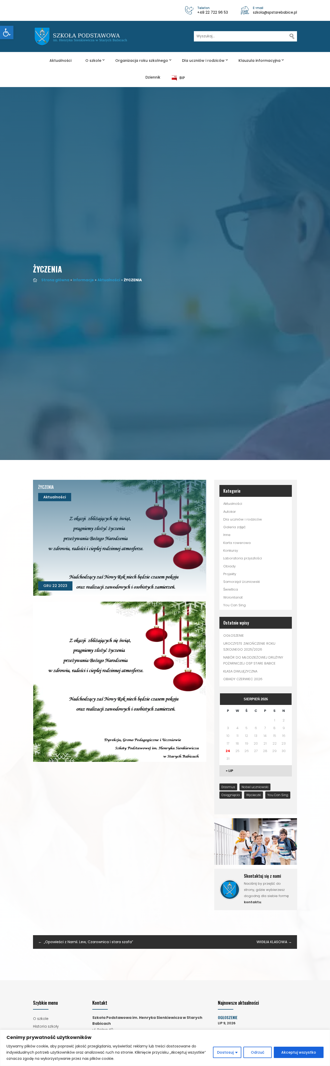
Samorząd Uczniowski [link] (241, 581)
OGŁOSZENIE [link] (233, 635)
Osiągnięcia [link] (230, 795)
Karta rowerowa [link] (237, 542)
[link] (6, 32)
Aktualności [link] (60, 60)
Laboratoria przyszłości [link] (242, 558)
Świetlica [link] (230, 589)
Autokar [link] (229, 511)
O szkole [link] (93, 60)
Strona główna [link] (55, 280)
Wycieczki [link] (253, 795)
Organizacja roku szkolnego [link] (141, 60)
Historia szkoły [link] (46, 1027)
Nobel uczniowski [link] (255, 787)
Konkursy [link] (230, 550)
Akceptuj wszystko (298, 1052)
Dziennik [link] (152, 77)
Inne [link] (226, 534)
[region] (165, 1048)
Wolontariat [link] (233, 597)
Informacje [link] (83, 280)
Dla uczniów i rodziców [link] (203, 60)
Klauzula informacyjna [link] (259, 60)
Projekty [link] (229, 574)
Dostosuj (225, 1052)
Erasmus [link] (228, 787)
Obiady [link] (229, 566)
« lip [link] (229, 770)
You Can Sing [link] (234, 605)
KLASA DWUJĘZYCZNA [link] (240, 671)
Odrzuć (257, 1052)
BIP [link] (182, 77)
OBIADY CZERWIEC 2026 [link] (242, 679)
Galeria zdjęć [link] (234, 527)
